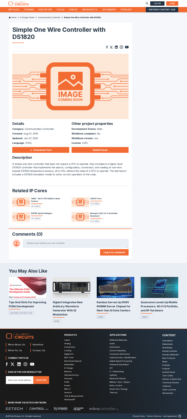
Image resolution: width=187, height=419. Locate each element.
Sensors (68, 392)
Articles (13, 9)
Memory (68, 371)
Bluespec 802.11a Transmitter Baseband (104, 214)
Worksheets (167, 393)
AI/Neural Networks (118, 340)
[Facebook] (7, 364)
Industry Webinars (170, 354)
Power (67, 385)
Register (41, 380)
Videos (73, 9)
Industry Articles (169, 351)
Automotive (115, 347)
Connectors (69, 347)
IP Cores (36, 206)
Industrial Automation (119, 364)
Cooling (67, 350)
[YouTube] (32, 364)
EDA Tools (68, 357)
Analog (67, 343)
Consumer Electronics (120, 354)
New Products (168, 358)
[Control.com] (39, 408)
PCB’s (66, 382)
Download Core (43, 149)
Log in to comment (114, 252)
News (56, 321)
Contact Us (39, 350)
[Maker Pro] (78, 408)
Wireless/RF (69, 399)
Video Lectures (169, 389)
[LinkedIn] (19, 364)
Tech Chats (167, 375)
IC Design (68, 368)
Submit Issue (100, 149)
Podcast (126, 9)
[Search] (147, 3)
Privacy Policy (139, 416)
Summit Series (168, 372)
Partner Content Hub (162, 9)
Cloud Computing (117, 350)
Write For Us (15, 350)
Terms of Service (153, 416)
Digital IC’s (69, 354)
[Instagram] (25, 364)
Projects (166, 368)
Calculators (167, 340)
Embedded (69, 364)
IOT (111, 368)
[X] (12, 364)
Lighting (113, 375)
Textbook (166, 386)
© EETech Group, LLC (15, 416)
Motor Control (116, 385)
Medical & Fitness (118, 378)
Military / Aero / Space (120, 382)
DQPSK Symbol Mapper (41, 213)
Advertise (38, 344)
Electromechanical (72, 361)
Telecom (113, 392)
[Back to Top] (179, 416)
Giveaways (109, 9)
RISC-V (67, 389)
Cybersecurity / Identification (123, 357)
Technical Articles (170, 382)
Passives (68, 378)
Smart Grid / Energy (118, 389)
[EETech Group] (14, 408)
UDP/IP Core (96, 198)
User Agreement (170, 416)
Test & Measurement (73, 396)
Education (45, 9)
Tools (61, 9)
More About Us (16, 344)
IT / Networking (117, 371)
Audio (112, 343)
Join (172, 3)
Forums (29, 9)
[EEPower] (60, 408)
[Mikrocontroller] (103, 408)
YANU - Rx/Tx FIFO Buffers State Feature (45, 199)
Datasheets (89, 9)
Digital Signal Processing (121, 361)
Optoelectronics (71, 375)
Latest (67, 340)
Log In (157, 3)
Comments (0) (27, 234)
